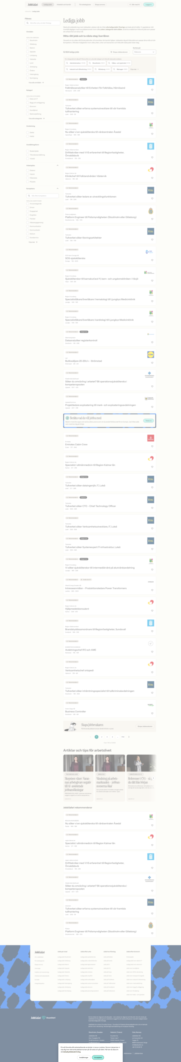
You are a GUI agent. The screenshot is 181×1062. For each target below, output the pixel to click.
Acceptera (98, 1057)
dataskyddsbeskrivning (72, 1052)
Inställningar (83, 1057)
